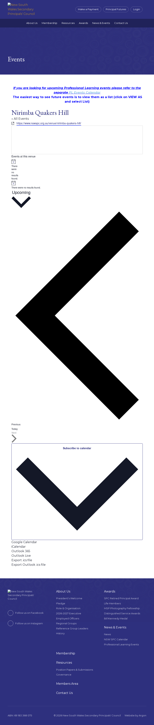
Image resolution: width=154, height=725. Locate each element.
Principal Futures (116, 9)
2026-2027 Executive (68, 613)
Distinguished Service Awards (122, 613)
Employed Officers (67, 618)
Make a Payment (88, 9)
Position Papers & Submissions (74, 669)
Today (14, 428)
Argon (142, 715)
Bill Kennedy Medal (116, 618)
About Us (31, 22)
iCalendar (18, 546)
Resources (68, 22)
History (60, 633)
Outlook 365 (20, 551)
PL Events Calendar (84, 92)
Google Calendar (24, 542)
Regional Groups (66, 623)
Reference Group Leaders (72, 628)
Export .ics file (21, 560)
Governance (63, 674)
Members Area (67, 683)
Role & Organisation (68, 608)
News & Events (101, 22)
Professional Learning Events (121, 644)
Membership (49, 22)
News (107, 634)
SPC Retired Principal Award (121, 598)
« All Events (20, 118)
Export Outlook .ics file (28, 564)
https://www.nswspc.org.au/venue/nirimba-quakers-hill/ (49, 123)
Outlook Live (21, 555)
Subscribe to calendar (77, 448)
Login (136, 9)
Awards (83, 22)
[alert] (12, 169)
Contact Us (121, 22)
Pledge (60, 603)
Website (130, 715)
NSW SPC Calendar (116, 639)
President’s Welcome (69, 598)
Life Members (112, 603)
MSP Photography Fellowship (122, 608)
